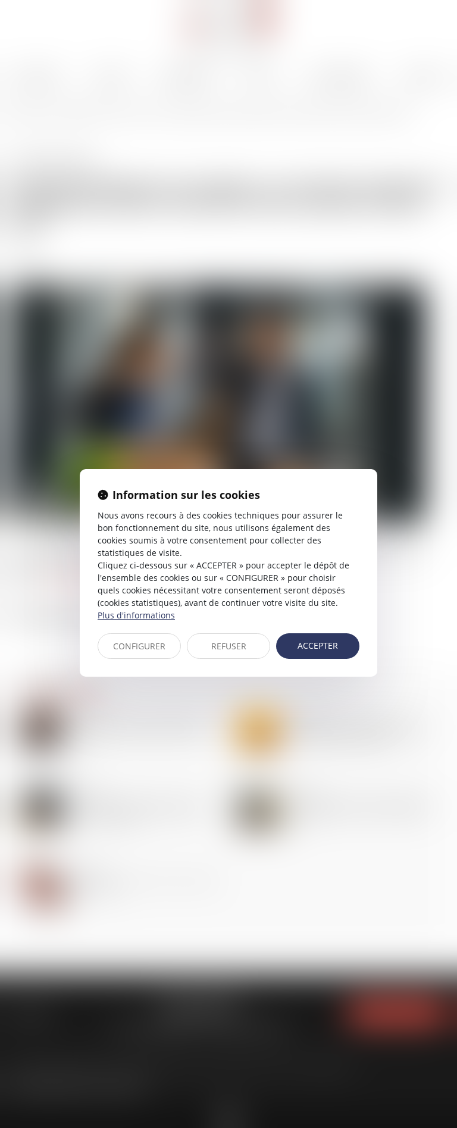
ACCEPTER (318, 645)
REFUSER (228, 646)
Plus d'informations (136, 615)
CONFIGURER (139, 646)
